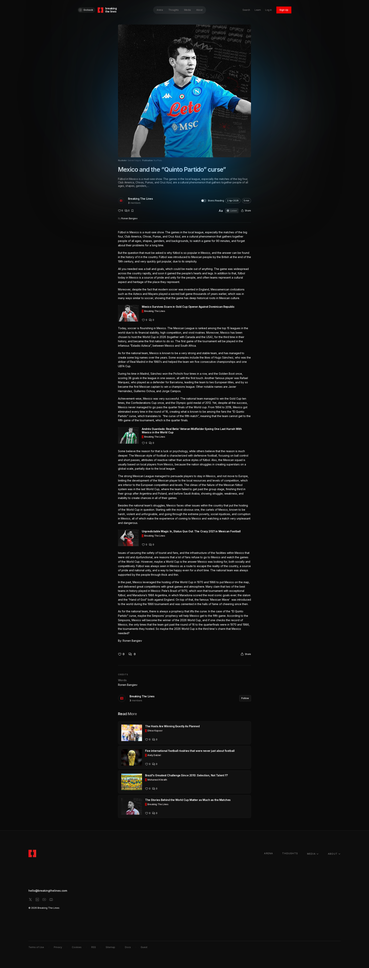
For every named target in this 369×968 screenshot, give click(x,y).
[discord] (51, 899)
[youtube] (44, 899)
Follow (245, 698)
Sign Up (283, 9)
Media (187, 9)
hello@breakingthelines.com (47, 890)
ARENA (268, 853)
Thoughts (173, 9)
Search (246, 9)
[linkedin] (37, 899)
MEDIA (311, 853)
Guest (144, 947)
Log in (268, 9)
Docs (128, 947)
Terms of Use (36, 947)
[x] (30, 899)
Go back (88, 9)
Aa (221, 211)
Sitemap (110, 947)
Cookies (76, 947)
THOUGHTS (290, 853)
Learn (258, 9)
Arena (160, 9)
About (199, 9)
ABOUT (332, 853)
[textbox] (184, 436)
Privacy (58, 947)
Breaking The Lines (140, 198)
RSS (93, 947)
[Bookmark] (132, 210)
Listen (233, 210)
